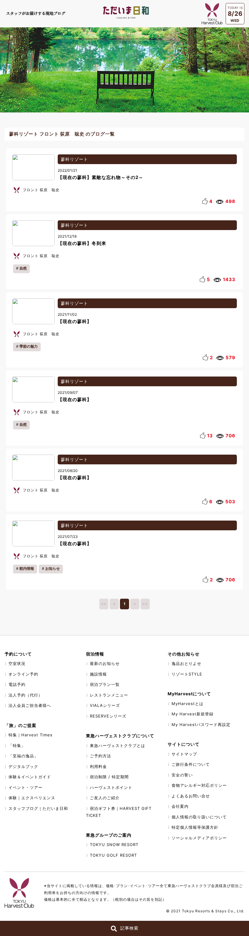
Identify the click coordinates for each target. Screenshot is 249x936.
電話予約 (17, 684)
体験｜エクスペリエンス (32, 797)
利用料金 (98, 766)
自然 (23, 268)
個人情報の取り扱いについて (199, 816)
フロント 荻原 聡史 (41, 190)
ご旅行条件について (191, 764)
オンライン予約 (23, 674)
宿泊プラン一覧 (105, 684)
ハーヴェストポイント (111, 787)
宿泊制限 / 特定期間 (109, 776)
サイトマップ (184, 754)
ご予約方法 (100, 755)
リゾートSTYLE (187, 674)
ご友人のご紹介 (105, 797)
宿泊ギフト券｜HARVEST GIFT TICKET (119, 812)
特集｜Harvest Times (31, 734)
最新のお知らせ (105, 663)
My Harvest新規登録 (192, 713)
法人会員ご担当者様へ (30, 705)
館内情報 (26, 568)
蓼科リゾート (74, 159)
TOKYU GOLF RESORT (113, 855)
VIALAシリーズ (105, 705)
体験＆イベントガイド (30, 776)
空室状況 (17, 663)
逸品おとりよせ (186, 663)
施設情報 (98, 674)
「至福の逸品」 (23, 755)
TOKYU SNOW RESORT (114, 844)
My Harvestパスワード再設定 (201, 724)
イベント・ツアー (26, 787)
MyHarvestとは (187, 703)
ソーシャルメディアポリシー (199, 837)
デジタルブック (23, 766)
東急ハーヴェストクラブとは (117, 745)
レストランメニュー (109, 695)
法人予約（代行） (26, 695)
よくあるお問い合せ (191, 795)
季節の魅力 (28, 346)
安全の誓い (182, 775)
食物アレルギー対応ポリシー (199, 785)
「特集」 (17, 745)
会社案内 (180, 806)
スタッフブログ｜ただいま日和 (38, 808)
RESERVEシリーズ (108, 716)
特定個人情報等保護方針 (195, 827)
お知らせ (52, 568)
